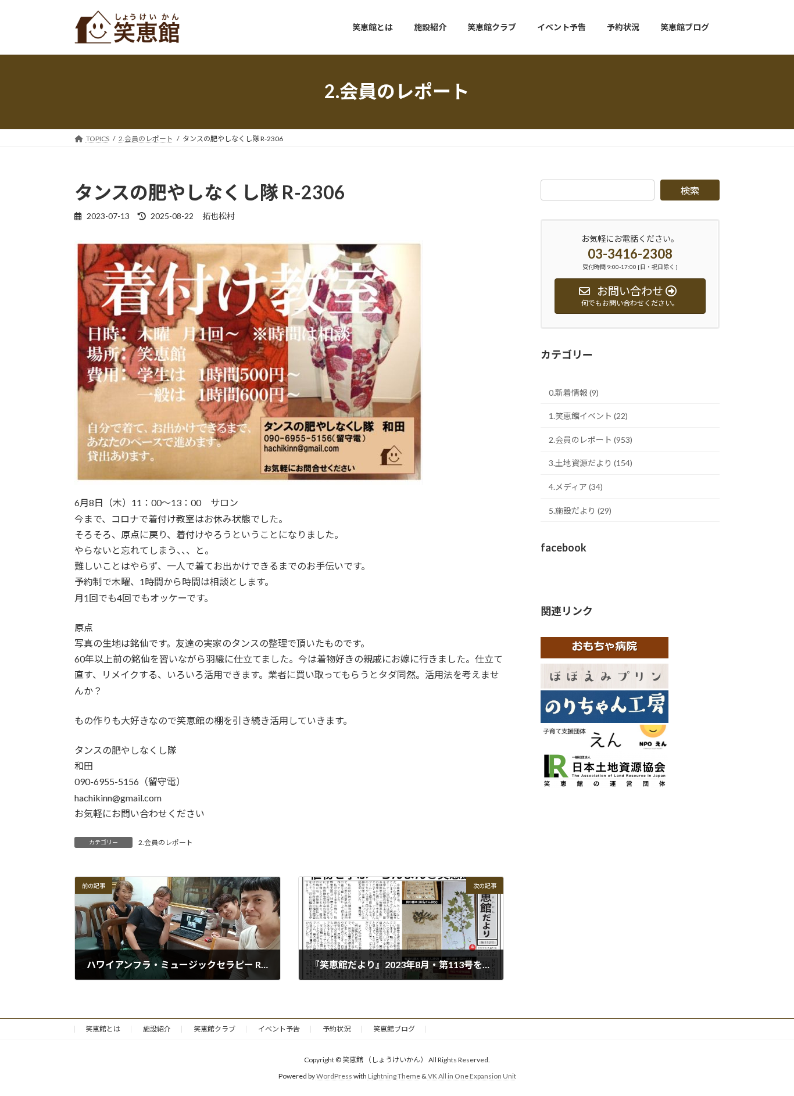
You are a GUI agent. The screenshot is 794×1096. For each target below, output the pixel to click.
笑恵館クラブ (214, 1029)
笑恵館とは (102, 1029)
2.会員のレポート (165, 842)
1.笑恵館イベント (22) (588, 416)
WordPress (334, 1076)
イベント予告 (279, 1029)
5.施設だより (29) (580, 510)
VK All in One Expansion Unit (472, 1076)
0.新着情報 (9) (574, 392)
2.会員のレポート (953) (590, 439)
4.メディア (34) (576, 487)
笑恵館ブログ (394, 1029)
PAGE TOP (764, 1052)
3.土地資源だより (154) (590, 463)
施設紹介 (157, 1029)
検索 (690, 190)
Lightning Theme (394, 1076)
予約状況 (336, 1029)
